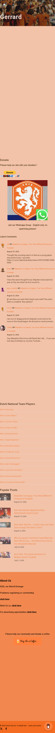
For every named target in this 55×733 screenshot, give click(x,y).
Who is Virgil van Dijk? (8, 427)
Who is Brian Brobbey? (9, 433)
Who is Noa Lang (6, 409)
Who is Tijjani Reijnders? (9, 440)
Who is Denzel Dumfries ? (10, 458)
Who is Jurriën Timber (9, 421)
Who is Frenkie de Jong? (9, 452)
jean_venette (12, 288)
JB (8, 244)
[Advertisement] (27, 373)
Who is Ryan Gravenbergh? (10, 476)
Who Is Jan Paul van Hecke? (11, 470)
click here (4, 599)
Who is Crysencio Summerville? (12, 482)
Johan (9, 327)
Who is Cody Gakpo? (8, 415)
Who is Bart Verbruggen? (10, 464)
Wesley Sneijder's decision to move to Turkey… (25, 154)
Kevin (9, 268)
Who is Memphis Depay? (10, 446)
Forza (9, 308)
